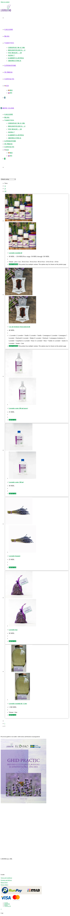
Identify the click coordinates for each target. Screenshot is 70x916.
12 (5, 186)
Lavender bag (13, 629)
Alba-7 (11, 132)
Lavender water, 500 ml (16, 482)
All (5, 191)
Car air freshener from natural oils (19, 326)
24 (5, 188)
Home (6, 903)
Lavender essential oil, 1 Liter (18, 703)
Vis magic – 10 (15, 129)
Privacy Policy (4, 884)
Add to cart (12, 420)
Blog (6, 117)
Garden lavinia (16, 135)
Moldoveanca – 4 (16, 126)
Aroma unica (14, 138)
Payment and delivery (6, 880)
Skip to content (5, 2)
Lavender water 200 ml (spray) (18, 408)
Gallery (8, 114)
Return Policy (4, 882)
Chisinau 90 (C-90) (16, 123)
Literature (10, 141)
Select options (13, 264)
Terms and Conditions (6, 878)
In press (8, 144)
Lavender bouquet (14, 556)
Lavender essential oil (15, 253)
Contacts (9, 147)
